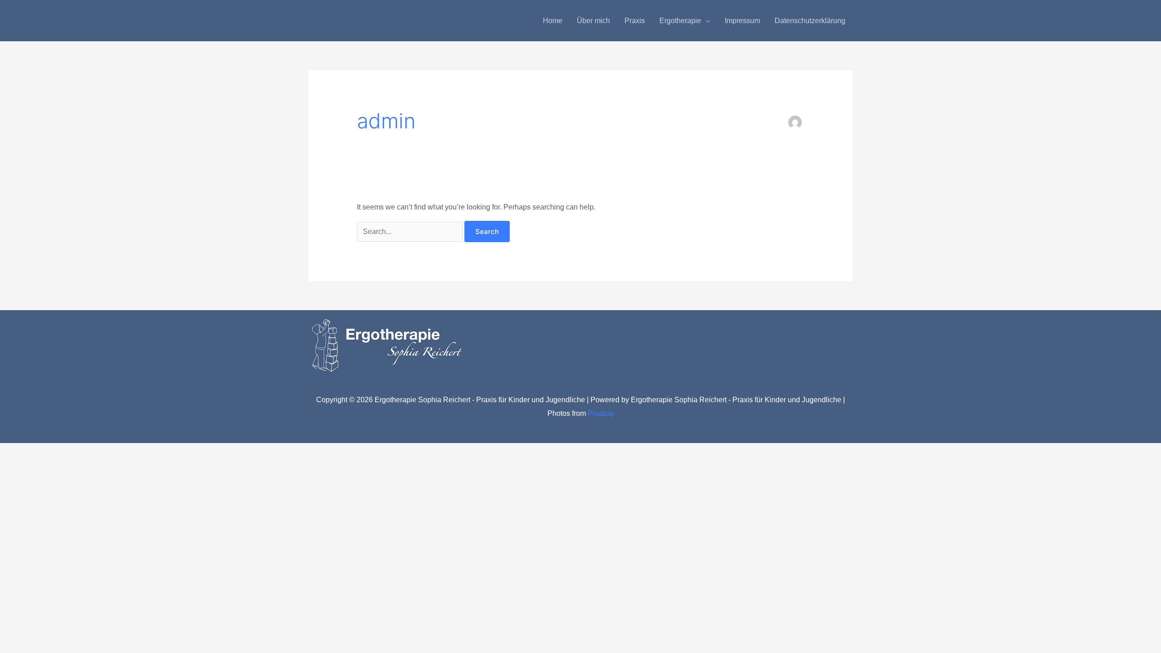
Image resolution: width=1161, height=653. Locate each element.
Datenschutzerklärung (810, 20)
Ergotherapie (680, 20)
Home (552, 20)
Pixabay (601, 413)
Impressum (742, 20)
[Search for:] (410, 231)
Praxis (634, 20)
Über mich (593, 20)
